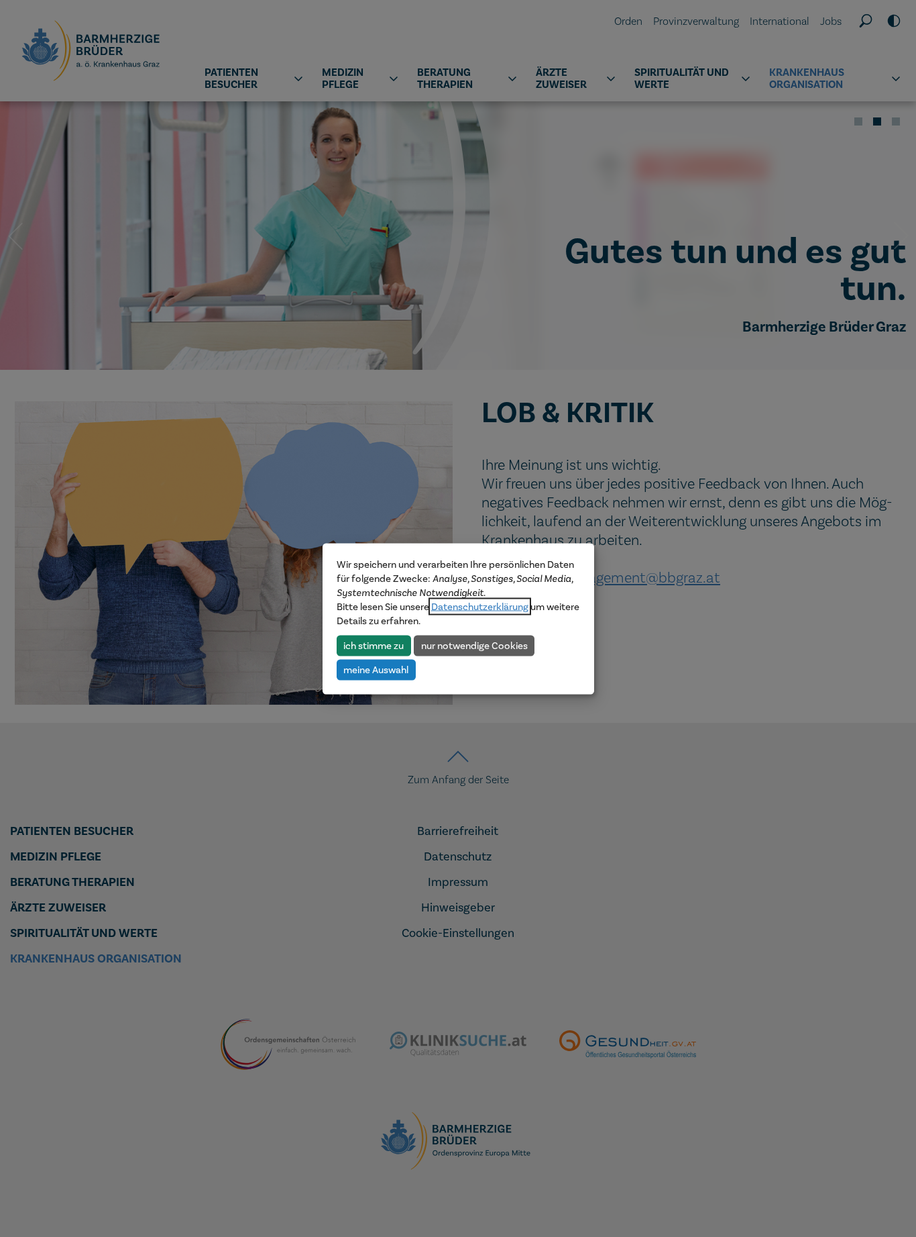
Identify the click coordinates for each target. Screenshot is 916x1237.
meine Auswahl (375, 669)
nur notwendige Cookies (474, 645)
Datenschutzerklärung (479, 606)
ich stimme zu (373, 645)
